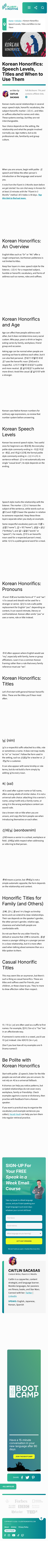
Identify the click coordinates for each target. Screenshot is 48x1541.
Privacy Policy (23, 1527)
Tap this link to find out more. (22, 196)
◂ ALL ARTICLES (8, 1486)
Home (11, 20)
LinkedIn (12, 1296)
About (6, 1527)
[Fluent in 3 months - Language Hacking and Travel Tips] (10, 7)
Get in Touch (10, 1531)
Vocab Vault (15, 1114)
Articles (18, 20)
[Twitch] (22, 1535)
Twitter (29, 1292)
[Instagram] (9, 1535)
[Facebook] (5, 1535)
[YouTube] (13, 1535)
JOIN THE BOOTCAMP (24, 1456)
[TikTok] (18, 1535)
